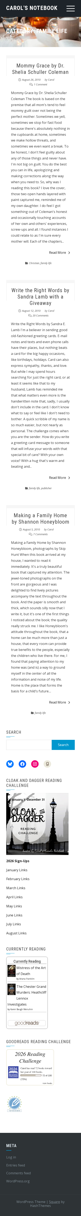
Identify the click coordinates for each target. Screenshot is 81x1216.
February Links (17, 879)
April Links (14, 897)
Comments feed (18, 1173)
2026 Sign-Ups (17, 861)
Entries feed (15, 1165)
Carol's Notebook (32, 8)
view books (47, 1083)
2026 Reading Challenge (30, 1057)
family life (46, 263)
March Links (15, 888)
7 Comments (40, 534)
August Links (16, 933)
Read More (57, 252)
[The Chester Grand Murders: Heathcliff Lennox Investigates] (11, 989)
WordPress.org (18, 1181)
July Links (13, 924)
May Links (14, 906)
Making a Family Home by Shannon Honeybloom (40, 518)
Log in (11, 1157)
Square (54, 1201)
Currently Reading (27, 961)
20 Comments (41, 315)
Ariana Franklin (26, 978)
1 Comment (40, 84)
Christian (34, 263)
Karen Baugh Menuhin (21, 1009)
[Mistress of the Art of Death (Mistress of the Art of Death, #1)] (11, 970)
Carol (51, 79)
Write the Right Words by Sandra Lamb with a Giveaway (40, 296)
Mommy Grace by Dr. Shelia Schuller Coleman (40, 69)
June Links (14, 915)
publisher (46, 488)
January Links (16, 870)
